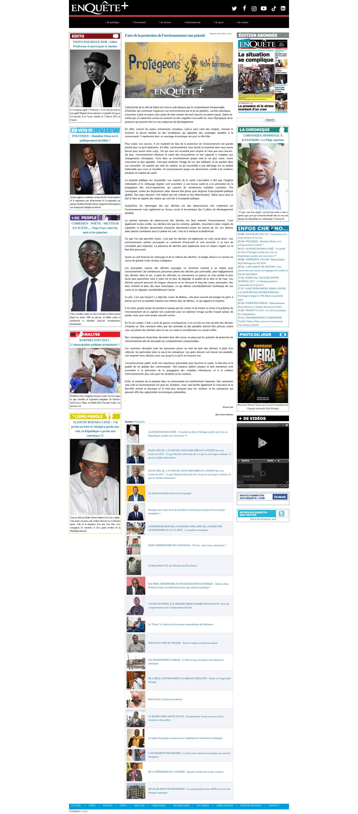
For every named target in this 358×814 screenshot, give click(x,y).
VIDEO (92, 805)
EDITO (123, 805)
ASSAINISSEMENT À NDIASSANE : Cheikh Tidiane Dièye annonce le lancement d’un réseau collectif (260, 321)
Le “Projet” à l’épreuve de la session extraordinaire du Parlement (180, 624)
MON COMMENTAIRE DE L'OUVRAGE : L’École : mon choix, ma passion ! (187, 545)
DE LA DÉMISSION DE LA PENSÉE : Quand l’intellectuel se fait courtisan (186, 771)
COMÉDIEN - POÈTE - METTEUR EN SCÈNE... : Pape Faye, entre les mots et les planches (95, 228)
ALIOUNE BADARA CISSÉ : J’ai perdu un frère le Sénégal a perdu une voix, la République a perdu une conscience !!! (261, 252)
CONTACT (273, 805)
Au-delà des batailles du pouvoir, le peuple (169, 493)
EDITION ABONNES (250, 805)
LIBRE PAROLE (224, 805)
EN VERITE (203, 805)
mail (85, 811)
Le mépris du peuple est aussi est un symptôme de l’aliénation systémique (185, 738)
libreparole (139, 421)
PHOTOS (107, 805)
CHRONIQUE (159, 805)
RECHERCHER (181, 805)
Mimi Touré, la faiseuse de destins (165, 699)
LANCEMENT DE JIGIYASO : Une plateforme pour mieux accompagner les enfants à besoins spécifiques (263, 270)
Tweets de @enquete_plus (263, 519)
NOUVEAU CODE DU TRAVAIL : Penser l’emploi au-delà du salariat (183, 643)
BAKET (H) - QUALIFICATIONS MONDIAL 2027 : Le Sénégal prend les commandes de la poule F (258, 281)
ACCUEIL (76, 805)
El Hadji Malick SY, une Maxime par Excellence (172, 565)
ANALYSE (139, 805)
